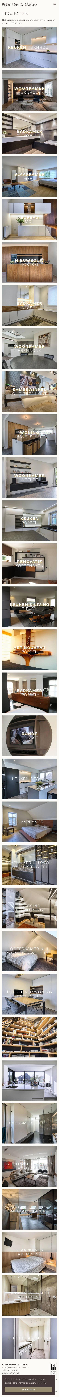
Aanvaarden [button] (28, 1390)
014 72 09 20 (12, 1370)
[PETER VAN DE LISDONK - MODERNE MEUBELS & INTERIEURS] (19, 4)
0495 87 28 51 (13, 1373)
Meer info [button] (42, 1383)
